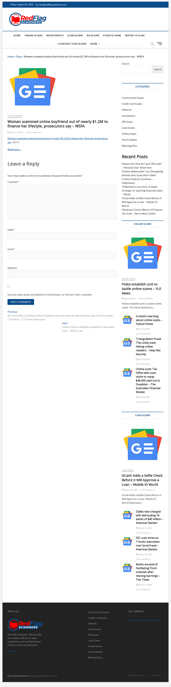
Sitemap (12, 651)
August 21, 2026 (145, 528)
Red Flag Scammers (137, 675)
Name (12, 229)
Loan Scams (75, 35)
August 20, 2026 (145, 554)
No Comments (34, 132)
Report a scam (135, 35)
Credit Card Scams (132, 103)
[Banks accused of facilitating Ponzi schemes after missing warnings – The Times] (127, 567)
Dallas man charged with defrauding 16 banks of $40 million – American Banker (149, 517)
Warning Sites (129, 145)
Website (12, 267)
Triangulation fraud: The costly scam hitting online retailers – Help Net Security (148, 346)
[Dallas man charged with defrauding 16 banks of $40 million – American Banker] (127, 515)
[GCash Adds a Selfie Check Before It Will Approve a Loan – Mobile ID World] (142, 444)
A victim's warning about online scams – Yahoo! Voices (149, 320)
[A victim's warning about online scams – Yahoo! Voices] (127, 319)
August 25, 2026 (130, 490)
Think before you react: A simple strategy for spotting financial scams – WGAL (142, 190)
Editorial (126, 109)
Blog (19, 56)
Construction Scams (72, 43)
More (94, 43)
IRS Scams (93, 35)
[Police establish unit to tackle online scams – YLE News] (142, 253)
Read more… (14, 149)
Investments (54, 35)
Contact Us (156, 675)
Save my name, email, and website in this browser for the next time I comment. (50, 294)
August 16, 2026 (145, 585)
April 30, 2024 (129, 298)
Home (17, 35)
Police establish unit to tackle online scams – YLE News (141, 288)
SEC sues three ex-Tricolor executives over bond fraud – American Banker (148, 543)
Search (125, 63)
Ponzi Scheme (112, 35)
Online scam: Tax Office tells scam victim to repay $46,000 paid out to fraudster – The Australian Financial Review (148, 380)
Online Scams (33, 35)
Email (11, 249)
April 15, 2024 (16, 132)
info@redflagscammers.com (52, 4)
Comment (14, 181)
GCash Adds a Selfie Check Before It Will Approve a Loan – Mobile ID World (141, 202)
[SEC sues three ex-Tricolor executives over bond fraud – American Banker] (127, 541)
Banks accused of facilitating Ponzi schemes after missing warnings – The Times (148, 571)
